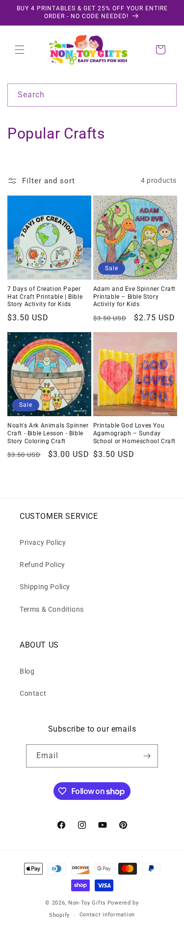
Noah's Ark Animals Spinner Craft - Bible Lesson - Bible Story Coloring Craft (48, 433)
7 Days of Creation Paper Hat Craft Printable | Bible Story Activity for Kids (44, 296)
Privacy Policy (43, 542)
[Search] (165, 95)
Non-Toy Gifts (87, 903)
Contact (33, 693)
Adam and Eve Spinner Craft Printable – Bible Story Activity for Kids (134, 296)
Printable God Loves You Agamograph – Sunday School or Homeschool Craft (134, 433)
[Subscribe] (147, 755)
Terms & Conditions (52, 609)
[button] (19, 49)
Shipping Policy (45, 587)
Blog (27, 671)
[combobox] (92, 95)
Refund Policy (42, 564)
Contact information (107, 914)
